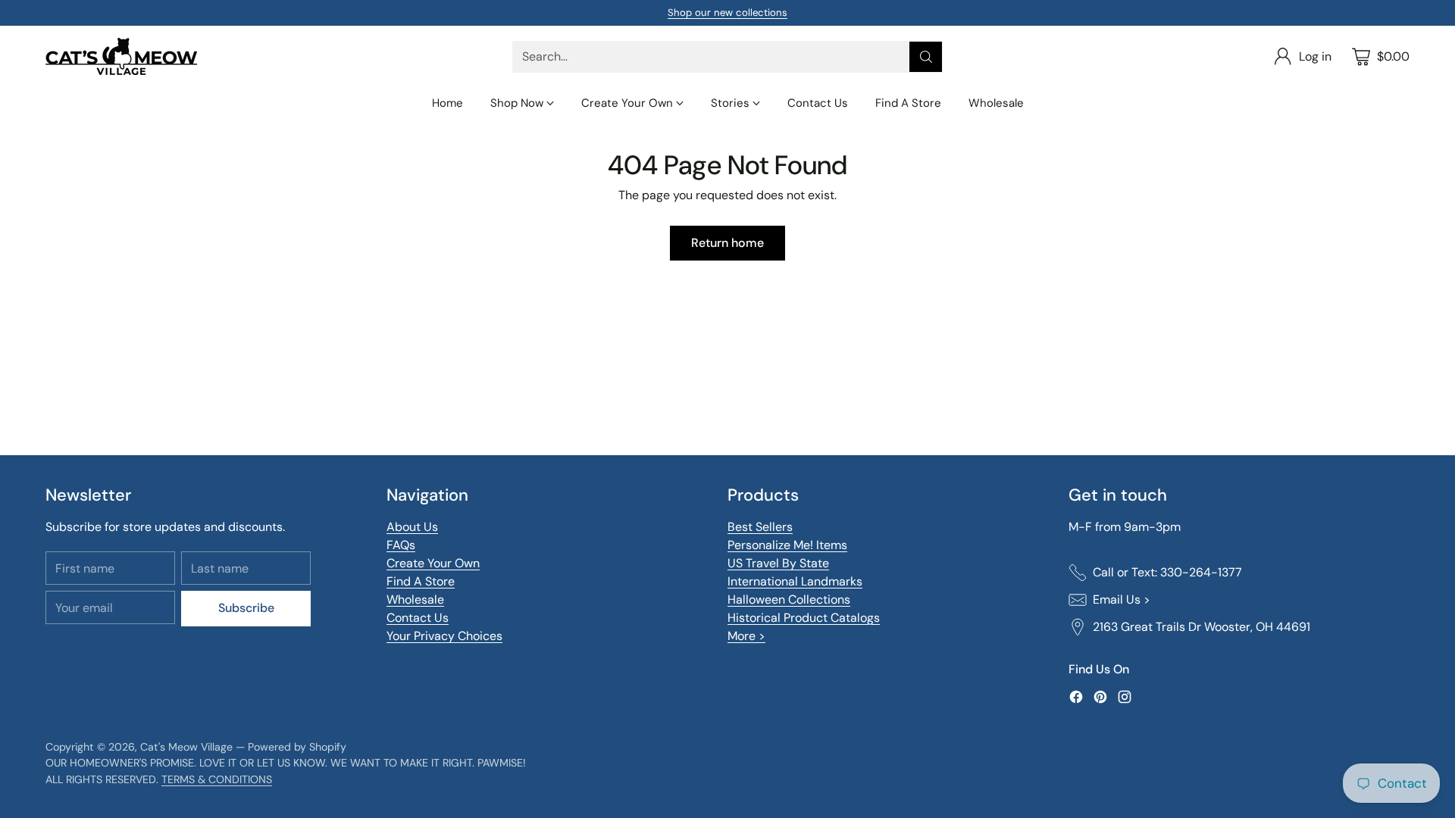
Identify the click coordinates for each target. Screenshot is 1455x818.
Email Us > (1121, 599)
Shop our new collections (727, 12)
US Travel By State (778, 563)
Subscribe (246, 608)
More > (746, 636)
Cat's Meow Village (186, 747)
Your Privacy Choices (444, 636)
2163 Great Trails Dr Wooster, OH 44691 (1201, 627)
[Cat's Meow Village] (121, 56)
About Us (412, 527)
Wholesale (415, 599)
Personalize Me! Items (787, 545)
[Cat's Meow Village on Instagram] (1125, 699)
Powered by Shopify (297, 747)
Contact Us (417, 618)
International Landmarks (795, 581)
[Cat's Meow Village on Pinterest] (1100, 699)
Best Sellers (760, 527)
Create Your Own (433, 563)
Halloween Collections (789, 599)
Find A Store (420, 581)
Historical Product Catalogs (804, 618)
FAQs (400, 545)
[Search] (926, 57)
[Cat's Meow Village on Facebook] (1076, 699)
